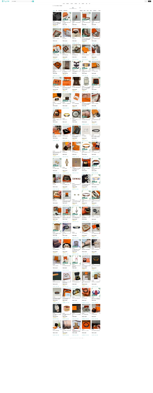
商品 (73, 7)
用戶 (80, 7)
